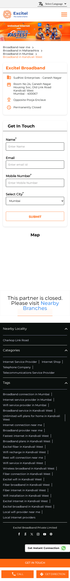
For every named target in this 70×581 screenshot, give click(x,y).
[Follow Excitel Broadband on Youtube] (44, 534)
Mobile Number (18, 175)
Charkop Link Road (16, 340)
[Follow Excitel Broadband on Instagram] (38, 534)
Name (11, 139)
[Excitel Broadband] (15, 15)
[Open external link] (35, 565)
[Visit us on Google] (25, 534)
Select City (15, 194)
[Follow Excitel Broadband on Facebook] (19, 534)
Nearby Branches (41, 305)
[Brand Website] (51, 534)
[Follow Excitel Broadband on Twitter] (32, 534)
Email (10, 158)
